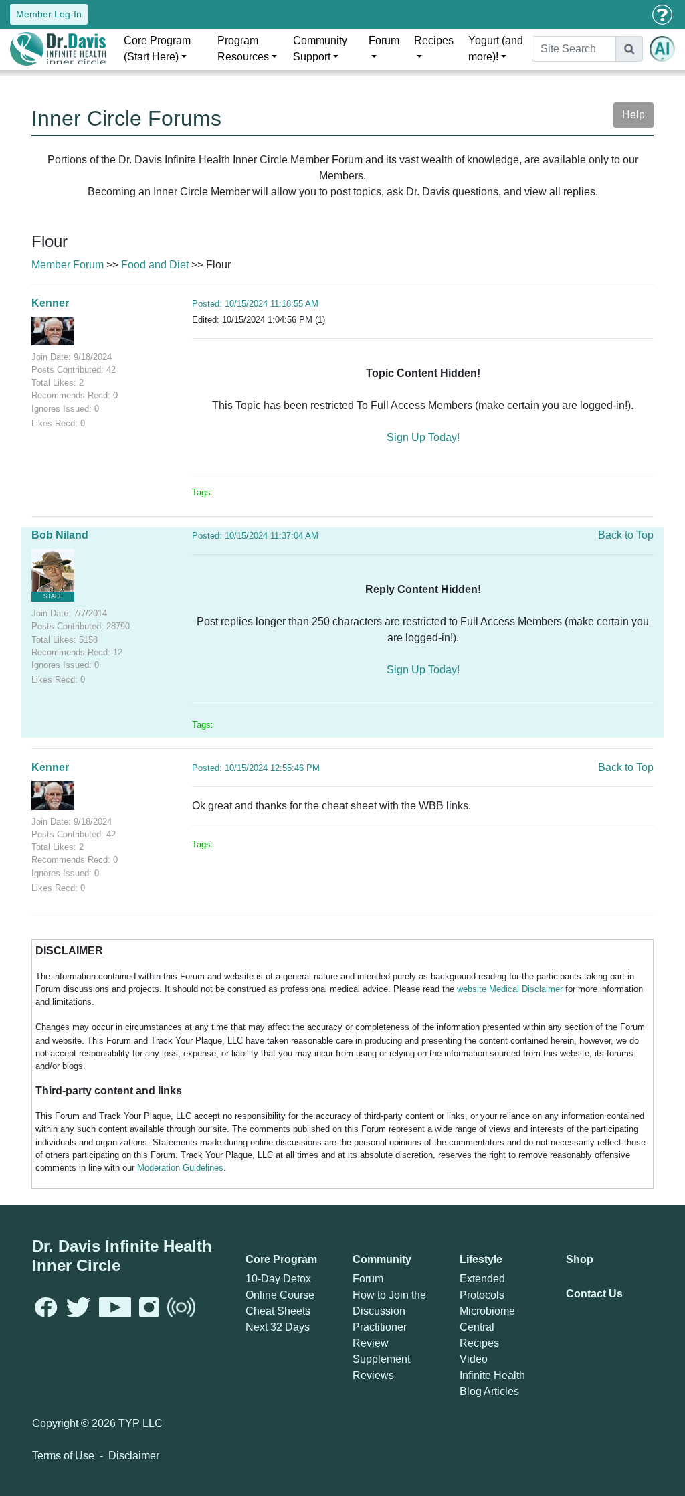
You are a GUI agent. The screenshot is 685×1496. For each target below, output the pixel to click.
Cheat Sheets (278, 1311)
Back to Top (626, 535)
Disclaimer (133, 1455)
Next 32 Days (278, 1327)
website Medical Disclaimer (510, 989)
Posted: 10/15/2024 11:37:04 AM (255, 536)
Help (633, 114)
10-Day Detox (278, 1278)
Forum (384, 40)
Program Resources (243, 48)
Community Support (320, 48)
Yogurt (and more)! (495, 48)
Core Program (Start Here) (157, 48)
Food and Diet (155, 264)
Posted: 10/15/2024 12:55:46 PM (256, 768)
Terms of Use (63, 1455)
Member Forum (67, 264)
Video (474, 1359)
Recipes (434, 40)
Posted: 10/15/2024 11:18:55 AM (255, 304)
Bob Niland (59, 535)
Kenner (50, 303)
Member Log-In (49, 14)
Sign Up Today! (423, 437)
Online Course (280, 1295)
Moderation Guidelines (180, 1168)
